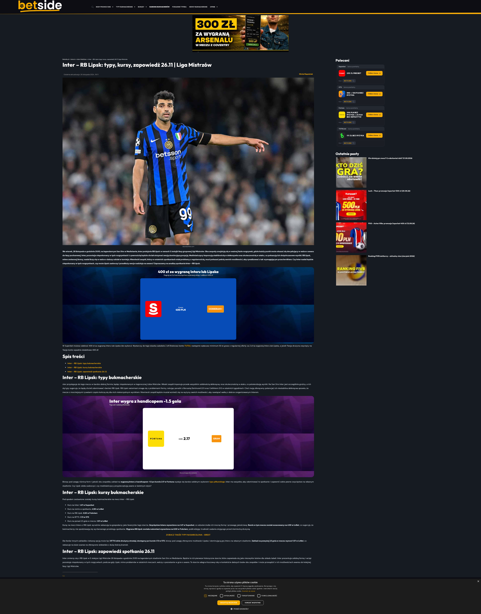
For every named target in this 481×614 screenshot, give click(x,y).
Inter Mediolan (82, 59)
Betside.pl (66, 59)
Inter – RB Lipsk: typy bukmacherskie (84, 363)
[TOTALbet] (342, 135)
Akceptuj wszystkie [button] (228, 603)
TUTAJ (188, 346)
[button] (92, 7)
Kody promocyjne (103, 7)
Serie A (73, 59)
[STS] (342, 94)
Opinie (212, 7)
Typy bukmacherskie (124, 7)
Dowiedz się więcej (248, 591)
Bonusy (141, 7)
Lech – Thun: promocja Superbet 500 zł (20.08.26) (389, 191)
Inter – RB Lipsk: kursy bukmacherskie (85, 368)
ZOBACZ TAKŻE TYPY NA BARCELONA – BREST (188, 535)
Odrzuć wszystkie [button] (253, 603)
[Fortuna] (342, 115)
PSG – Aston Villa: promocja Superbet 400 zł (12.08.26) (391, 223)
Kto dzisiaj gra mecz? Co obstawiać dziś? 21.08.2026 (390, 158)
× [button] (478, 581)
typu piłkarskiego (217, 482)
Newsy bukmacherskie (198, 7)
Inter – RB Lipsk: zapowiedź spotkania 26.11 (87, 372)
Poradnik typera (179, 7)
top (64, 576)
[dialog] (240, 596)
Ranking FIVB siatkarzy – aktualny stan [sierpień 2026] (391, 256)
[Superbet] (342, 73)
